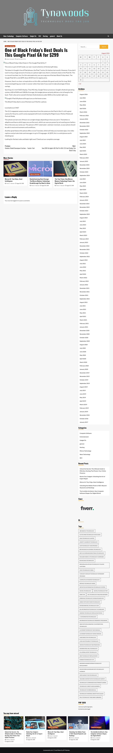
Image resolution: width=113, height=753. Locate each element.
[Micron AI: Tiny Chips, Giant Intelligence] (15, 169)
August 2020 (84, 344)
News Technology (9, 36)
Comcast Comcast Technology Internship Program (92, 575)
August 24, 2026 (45, 185)
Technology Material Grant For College (91, 693)
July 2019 (83, 390)
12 (89, 68)
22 (103, 72)
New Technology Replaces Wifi (89, 656)
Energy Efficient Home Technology (90, 602)
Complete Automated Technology (90, 579)
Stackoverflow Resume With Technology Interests (92, 670)
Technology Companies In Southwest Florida (93, 682)
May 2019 (83, 397)
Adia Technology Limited (87, 538)
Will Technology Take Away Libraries (90, 697)
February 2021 (84, 323)
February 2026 (84, 115)
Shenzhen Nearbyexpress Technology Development (91, 664)
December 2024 (84, 165)
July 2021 (83, 306)
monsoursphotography (85, 707)
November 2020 (85, 334)
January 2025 (84, 161)
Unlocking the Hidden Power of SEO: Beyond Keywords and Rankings (93, 486)
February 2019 (84, 408)
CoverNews (57, 750)
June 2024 (83, 182)
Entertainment (84, 437)
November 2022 (85, 249)
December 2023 (84, 203)
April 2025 (83, 151)
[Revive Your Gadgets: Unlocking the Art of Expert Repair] (35, 723)
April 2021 (83, 316)
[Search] (108, 36)
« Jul (79, 83)
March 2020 (83, 362)
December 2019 (84, 373)
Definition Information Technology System (92, 587)
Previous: (20, 147)
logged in (15, 200)
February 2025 (84, 158)
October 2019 (84, 380)
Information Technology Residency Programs (93, 620)
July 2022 (83, 263)
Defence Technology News (87, 583)
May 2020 (83, 355)
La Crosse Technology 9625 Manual (90, 630)
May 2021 (83, 313)
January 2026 (84, 119)
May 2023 (83, 228)
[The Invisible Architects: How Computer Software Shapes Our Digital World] (99, 723)
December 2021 (84, 288)
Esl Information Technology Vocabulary (92, 609)
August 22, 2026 (70, 185)
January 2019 (84, 411)
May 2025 (83, 147)
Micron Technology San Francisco (90, 645)
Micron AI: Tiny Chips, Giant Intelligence (13, 180)
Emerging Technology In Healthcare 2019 (92, 598)
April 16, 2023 (19, 59)
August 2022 (84, 260)
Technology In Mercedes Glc (88, 690)
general (52, 36)
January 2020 (84, 369)
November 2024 (85, 168)
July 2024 (83, 179)
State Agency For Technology (88, 675)
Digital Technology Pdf (101, 590)
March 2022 (83, 277)
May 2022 (83, 270)
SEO (39, 36)
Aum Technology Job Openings (88, 545)
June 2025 (83, 144)
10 (80, 68)
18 (85, 72)
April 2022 (83, 274)
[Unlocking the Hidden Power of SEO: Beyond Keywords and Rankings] (78, 723)
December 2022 (84, 246)
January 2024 (84, 200)
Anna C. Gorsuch (10, 59)
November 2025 (85, 126)
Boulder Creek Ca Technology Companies (92, 556)
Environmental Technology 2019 (89, 605)
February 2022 (84, 281)
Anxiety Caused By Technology (89, 542)
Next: (59, 148)
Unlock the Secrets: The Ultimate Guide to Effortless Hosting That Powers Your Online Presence (93, 471)
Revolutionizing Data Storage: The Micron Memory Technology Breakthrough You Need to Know (40, 181)
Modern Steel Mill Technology (88, 648)
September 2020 (85, 341)
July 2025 (83, 140)
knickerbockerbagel (84, 709)
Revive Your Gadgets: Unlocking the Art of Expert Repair (92, 477)
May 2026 (83, 105)
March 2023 (83, 235)
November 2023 (85, 207)
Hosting (45, 36)
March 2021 (83, 320)
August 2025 (84, 136)
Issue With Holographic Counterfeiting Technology (91, 625)
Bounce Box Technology (87, 560)
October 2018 (84, 418)
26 (89, 76)
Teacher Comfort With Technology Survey (92, 679)
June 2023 (83, 225)
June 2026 (83, 101)
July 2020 (83, 348)
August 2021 (84, 302)
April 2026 (83, 108)
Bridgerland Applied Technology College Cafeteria (92, 565)
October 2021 (84, 295)
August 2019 (84, 387)
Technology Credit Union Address (90, 686)
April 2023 (83, 232)
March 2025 (83, 154)
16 (107, 68)
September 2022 (85, 256)
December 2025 (84, 122)
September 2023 (85, 214)
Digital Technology (85, 590)
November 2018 (85, 415)
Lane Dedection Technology (88, 637)
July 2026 (83, 98)
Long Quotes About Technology (89, 641)
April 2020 (83, 358)
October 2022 (84, 253)
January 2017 (84, 422)
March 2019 (83, 404)
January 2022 (84, 284)
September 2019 (85, 383)
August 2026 (84, 94)
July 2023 (83, 221)
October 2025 (84, 129)
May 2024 (83, 186)
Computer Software (22, 36)
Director (82, 594)
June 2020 (83, 351)
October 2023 (84, 210)
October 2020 (84, 337)
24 (80, 76)
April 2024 (83, 189)
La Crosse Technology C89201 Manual (90, 633)
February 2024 (84, 196)
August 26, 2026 (20, 183)
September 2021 (85, 299)
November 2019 (85, 376)
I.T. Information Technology (88, 616)
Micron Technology (10, 46)
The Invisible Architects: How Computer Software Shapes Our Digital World (92, 492)
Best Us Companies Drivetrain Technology (92, 553)
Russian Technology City (87, 659)
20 (94, 72)
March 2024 (83, 193)
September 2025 (85, 133)
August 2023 (84, 218)
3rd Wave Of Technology (87, 531)
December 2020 (84, 330)
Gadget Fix (33, 36)
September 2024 (85, 175)
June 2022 (83, 267)
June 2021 (83, 309)
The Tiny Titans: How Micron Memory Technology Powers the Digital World (65, 181)
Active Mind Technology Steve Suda (90, 534)
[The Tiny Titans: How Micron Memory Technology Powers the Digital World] (65, 169)
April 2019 (83, 401)
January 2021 (84, 327)
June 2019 (83, 394)
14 (98, 68)
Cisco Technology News (86, 570)
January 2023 (84, 242)
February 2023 (84, 239)
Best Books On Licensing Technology (90, 549)
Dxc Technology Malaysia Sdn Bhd (97, 594)
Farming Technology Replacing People (91, 613)
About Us (59, 36)
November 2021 (85, 292)
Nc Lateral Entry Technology (88, 652)
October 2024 (84, 172)
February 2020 (84, 366)
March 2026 (83, 112)
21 (98, 72)
